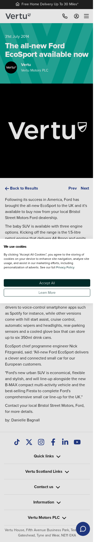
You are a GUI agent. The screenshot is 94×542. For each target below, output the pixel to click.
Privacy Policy (65, 267)
